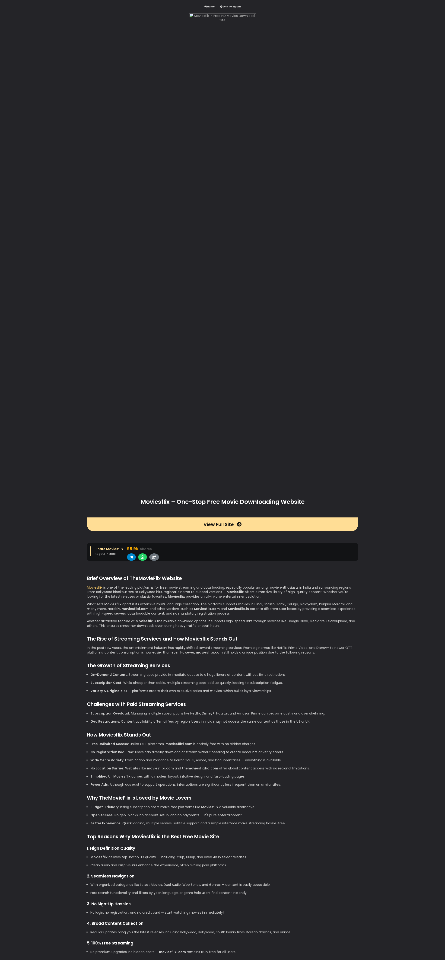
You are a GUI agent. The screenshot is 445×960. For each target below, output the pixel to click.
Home (211, 6)
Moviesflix (94, 587)
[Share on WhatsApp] (142, 557)
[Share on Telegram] (131, 557)
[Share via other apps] (154, 557)
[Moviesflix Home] (222, 253)
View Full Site (219, 524)
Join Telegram (231, 6)
